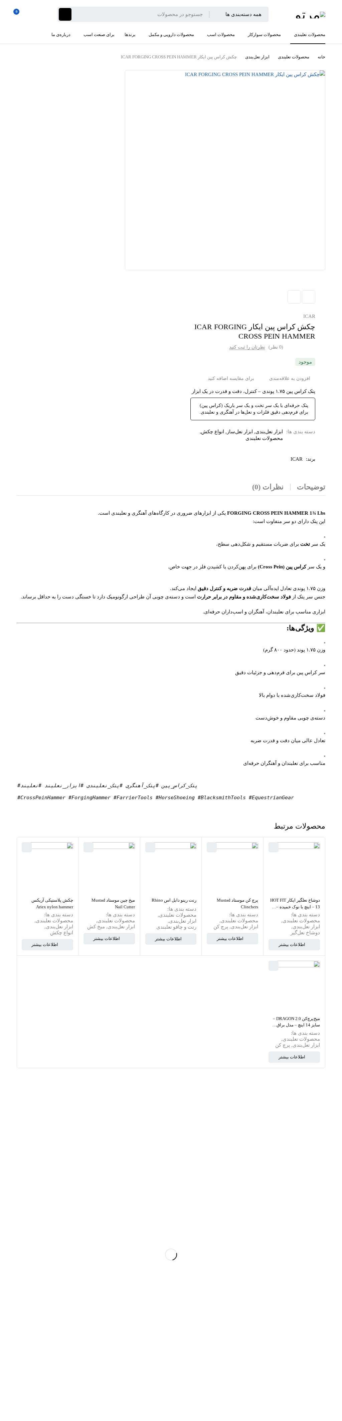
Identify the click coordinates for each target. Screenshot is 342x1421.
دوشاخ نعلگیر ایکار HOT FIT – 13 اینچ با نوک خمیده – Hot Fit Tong (295, 907)
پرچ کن (220, 926)
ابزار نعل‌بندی (257, 56)
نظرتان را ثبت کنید (247, 347)
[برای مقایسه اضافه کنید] (233, 379)
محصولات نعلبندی (293, 56)
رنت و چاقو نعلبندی (176, 927)
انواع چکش (212, 431)
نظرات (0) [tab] (268, 487)
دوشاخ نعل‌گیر (305, 932)
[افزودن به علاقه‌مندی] (292, 379)
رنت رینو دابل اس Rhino (174, 900)
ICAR (309, 316)
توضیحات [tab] (311, 487)
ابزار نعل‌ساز (240, 431)
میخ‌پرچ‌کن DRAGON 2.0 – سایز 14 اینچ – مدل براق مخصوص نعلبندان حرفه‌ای (296, 1025)
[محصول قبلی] (308, 297)
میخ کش (96, 926)
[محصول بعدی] (294, 297)
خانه (321, 56)
